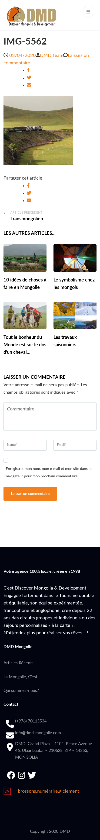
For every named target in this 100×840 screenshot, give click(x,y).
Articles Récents (18, 663)
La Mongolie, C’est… (21, 677)
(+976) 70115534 (31, 721)
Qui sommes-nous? (21, 691)
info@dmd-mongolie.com (38, 733)
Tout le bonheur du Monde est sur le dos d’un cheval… (24, 345)
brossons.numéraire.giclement (48, 791)
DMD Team (51, 55)
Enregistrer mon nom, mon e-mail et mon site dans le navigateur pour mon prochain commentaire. (48, 472)
